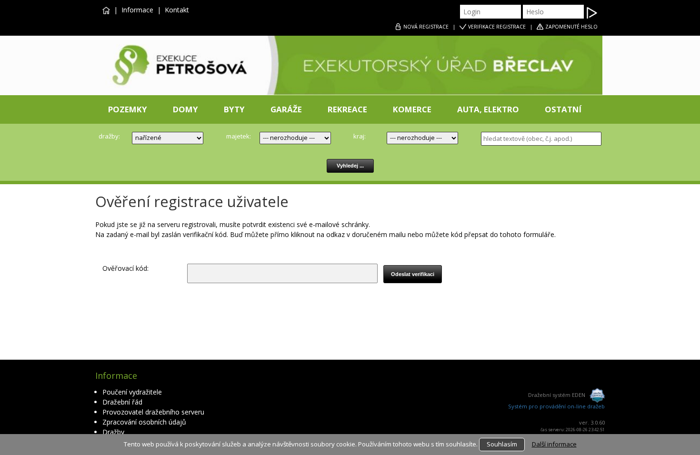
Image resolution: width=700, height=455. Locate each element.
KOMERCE (412, 109)
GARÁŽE (286, 109)
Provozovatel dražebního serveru (153, 411)
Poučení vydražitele (132, 391)
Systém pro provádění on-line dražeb (556, 406)
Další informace (554, 444)
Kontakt (177, 9)
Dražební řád (122, 401)
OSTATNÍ (563, 109)
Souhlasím (502, 444)
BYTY (234, 109)
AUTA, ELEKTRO (488, 109)
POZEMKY (127, 109)
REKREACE (347, 109)
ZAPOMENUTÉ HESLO (571, 26)
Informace (137, 9)
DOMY (185, 109)
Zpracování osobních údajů (144, 421)
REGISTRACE (426, 26)
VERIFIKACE (497, 26)
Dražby (113, 431)
